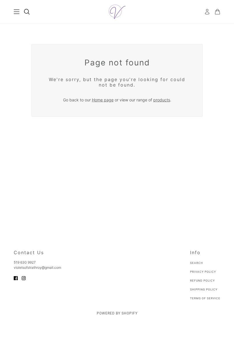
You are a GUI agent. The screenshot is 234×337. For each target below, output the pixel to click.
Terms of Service (205, 298)
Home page (103, 99)
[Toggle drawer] (16, 11)
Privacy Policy (203, 271)
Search (196, 262)
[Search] (27, 12)
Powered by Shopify (117, 313)
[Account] (207, 12)
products (161, 99)
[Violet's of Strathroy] (117, 12)
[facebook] (15, 277)
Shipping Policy (203, 289)
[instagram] (23, 277)
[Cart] (217, 12)
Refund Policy (202, 280)
